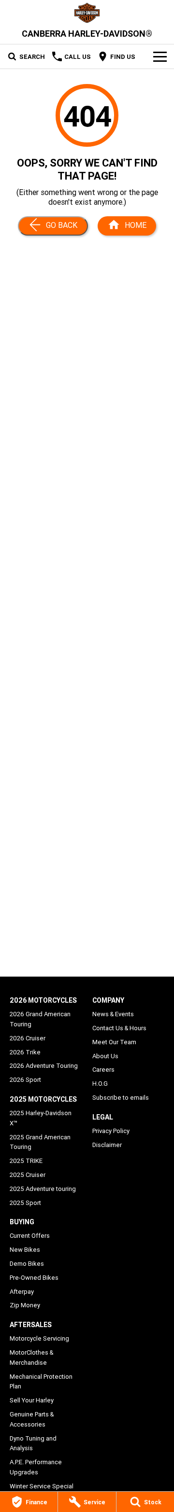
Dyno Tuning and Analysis (33, 1443)
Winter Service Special (41, 1486)
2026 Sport (25, 1080)
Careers (103, 1069)
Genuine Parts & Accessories (32, 1419)
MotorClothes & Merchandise (31, 1357)
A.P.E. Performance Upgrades (36, 1467)
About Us (105, 1056)
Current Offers (30, 1236)
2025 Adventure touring (43, 1189)
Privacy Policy (111, 1131)
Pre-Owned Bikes (34, 1278)
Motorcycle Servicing (39, 1338)
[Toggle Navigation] (160, 56)
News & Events (113, 1014)
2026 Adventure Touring (44, 1066)
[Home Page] (87, 13)
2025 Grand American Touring (40, 1142)
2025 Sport (25, 1203)
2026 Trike (25, 1052)
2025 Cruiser (27, 1175)
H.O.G (100, 1083)
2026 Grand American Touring (40, 1019)
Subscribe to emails (120, 1097)
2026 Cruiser (27, 1038)
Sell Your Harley (32, 1400)
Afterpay (22, 1292)
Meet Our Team (114, 1042)
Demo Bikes (27, 1264)
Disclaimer (107, 1145)
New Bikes (25, 1250)
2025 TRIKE (26, 1161)
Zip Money (25, 1305)
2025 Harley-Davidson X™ (41, 1118)
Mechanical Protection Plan (41, 1381)
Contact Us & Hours (119, 1028)
